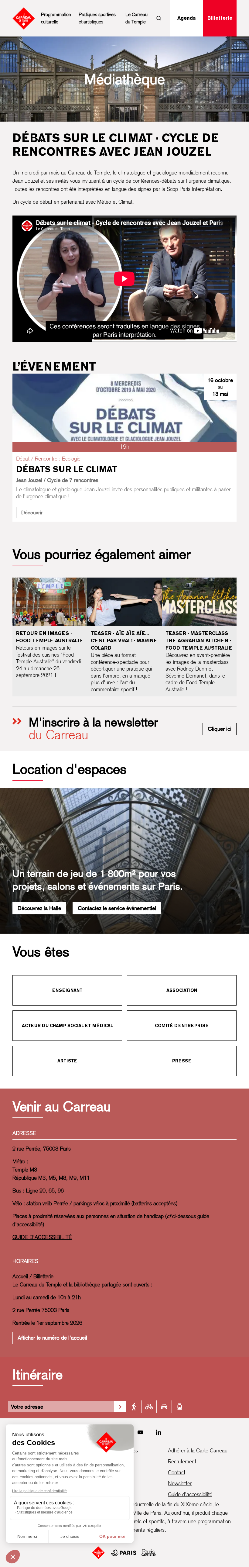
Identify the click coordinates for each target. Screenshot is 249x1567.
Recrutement (182, 1461)
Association (181, 990)
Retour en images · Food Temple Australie (49, 637)
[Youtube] (140, 1432)
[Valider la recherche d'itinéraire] (120, 1406)
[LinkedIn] (158, 1432)
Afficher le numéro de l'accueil (52, 1337)
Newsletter (180, 1483)
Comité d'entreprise (182, 1025)
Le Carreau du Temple (136, 18)
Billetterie (219, 18)
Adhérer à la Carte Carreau (197, 1450)
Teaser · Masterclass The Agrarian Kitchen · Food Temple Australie (198, 640)
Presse (181, 1060)
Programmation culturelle (56, 18)
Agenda (186, 18)
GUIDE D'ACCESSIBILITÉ (42, 1237)
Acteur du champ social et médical (67, 1025)
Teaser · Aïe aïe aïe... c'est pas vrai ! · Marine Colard (124, 640)
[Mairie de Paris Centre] (133, 1552)
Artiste (67, 1060)
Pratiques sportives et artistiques (97, 18)
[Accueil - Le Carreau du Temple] (98, 1552)
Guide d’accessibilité (190, 1494)
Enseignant (67, 990)
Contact (176, 1472)
